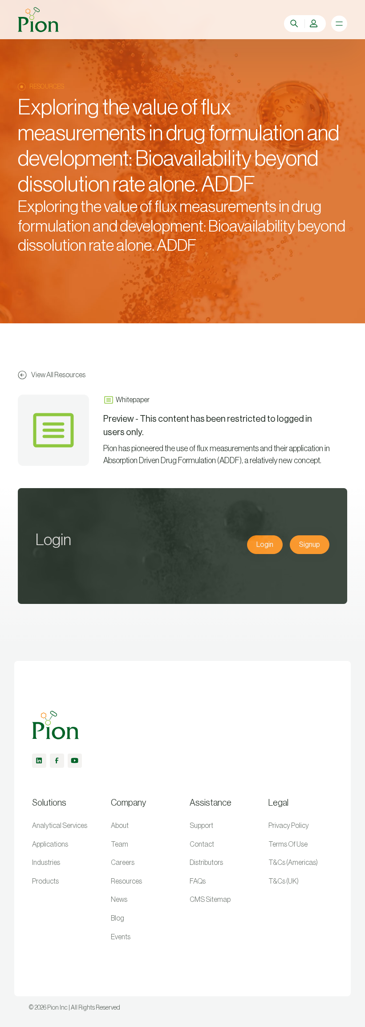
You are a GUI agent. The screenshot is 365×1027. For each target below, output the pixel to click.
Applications (50, 844)
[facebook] (57, 761)
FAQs (198, 881)
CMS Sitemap (210, 899)
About (120, 825)
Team (119, 844)
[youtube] (75, 761)
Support (201, 825)
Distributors (206, 862)
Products (45, 881)
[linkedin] (39, 761)
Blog (117, 918)
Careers (122, 862)
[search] (295, 23)
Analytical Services (59, 825)
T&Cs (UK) (283, 881)
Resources (126, 881)
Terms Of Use (288, 844)
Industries (46, 862)
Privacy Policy (288, 825)
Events (120, 937)
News (119, 899)
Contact (202, 844)
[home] (38, 19)
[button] (314, 23)
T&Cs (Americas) (293, 862)
